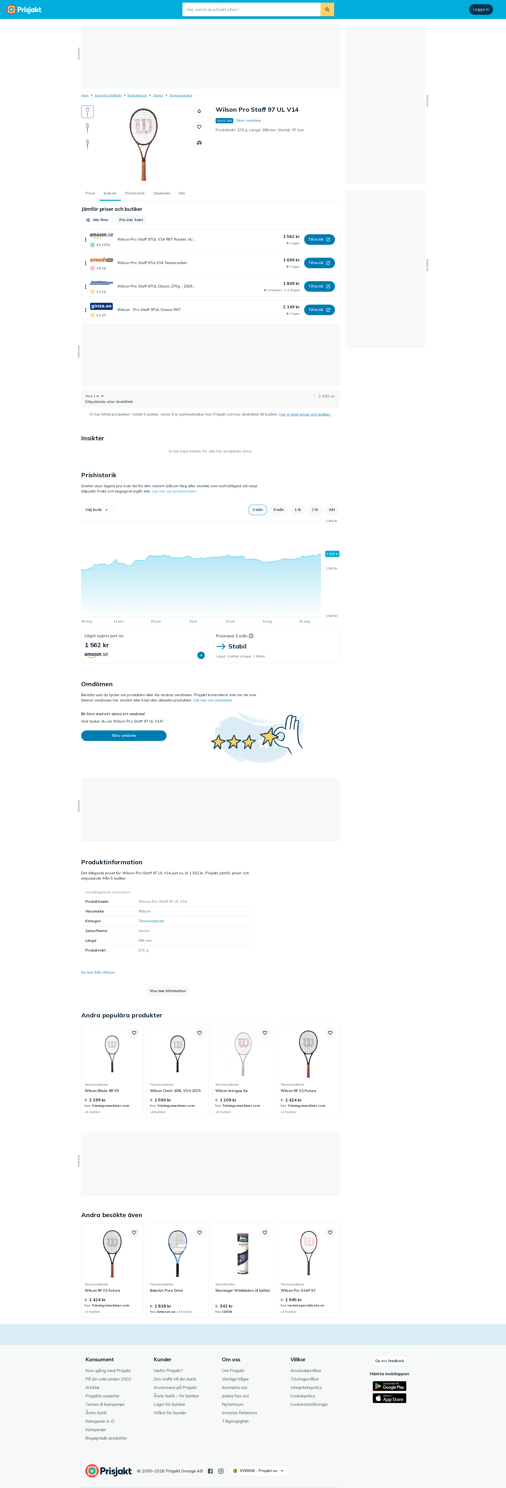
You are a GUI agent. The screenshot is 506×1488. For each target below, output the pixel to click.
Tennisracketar (180, 95)
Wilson (144, 911)
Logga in (481, 9)
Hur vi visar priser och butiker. (305, 414)
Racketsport (137, 95)
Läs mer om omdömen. (213, 700)
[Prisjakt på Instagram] (221, 1470)
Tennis (158, 95)
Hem (85, 95)
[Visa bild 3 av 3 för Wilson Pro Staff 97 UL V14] (87, 144)
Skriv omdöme (248, 120)
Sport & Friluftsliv (108, 95)
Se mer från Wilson (98, 972)
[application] (210, 572)
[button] (199, 111)
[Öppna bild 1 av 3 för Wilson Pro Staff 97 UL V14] (143, 144)
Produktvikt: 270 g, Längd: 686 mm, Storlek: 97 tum (260, 130)
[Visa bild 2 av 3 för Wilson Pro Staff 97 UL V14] (87, 128)
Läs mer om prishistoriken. (174, 491)
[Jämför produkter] (199, 143)
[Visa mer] (85, 239)
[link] (112, 1071)
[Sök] (327, 9)
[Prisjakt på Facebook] (210, 1470)
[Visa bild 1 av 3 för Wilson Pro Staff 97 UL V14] (87, 111)
